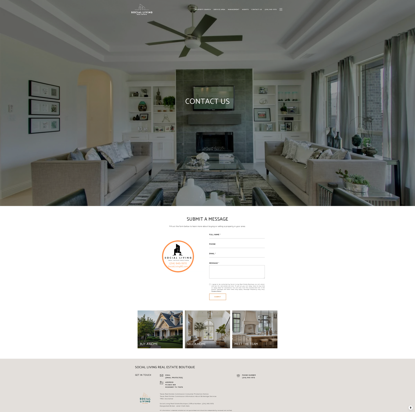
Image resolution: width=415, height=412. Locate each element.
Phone (212, 244)
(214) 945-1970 (248, 378)
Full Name (214, 234)
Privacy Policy (216, 291)
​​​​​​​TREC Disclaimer (166, 399)
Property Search (203, 9)
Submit (217, 297)
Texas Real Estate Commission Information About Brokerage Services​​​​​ (188, 396)
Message (213, 263)
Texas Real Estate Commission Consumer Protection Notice (184, 394)
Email (212, 253)
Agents (245, 9)
